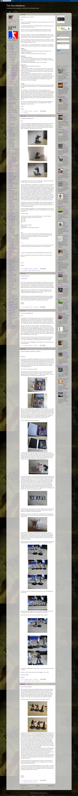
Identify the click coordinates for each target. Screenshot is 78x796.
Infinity (10, 202)
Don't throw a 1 (61, 129)
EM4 (9, 163)
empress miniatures (12, 164)
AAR (9, 92)
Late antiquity (11, 218)
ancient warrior (11, 98)
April (12, 81)
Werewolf (10, 313)
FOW (10, 180)
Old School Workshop (62, 156)
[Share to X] (43, 111)
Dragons (10, 154)
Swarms (10, 285)
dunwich (10, 156)
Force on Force (12, 176)
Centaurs (10, 129)
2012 (11, 51)
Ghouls (10, 185)
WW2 (10, 320)
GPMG (10, 186)
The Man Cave (61, 143)
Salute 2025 (65, 341)
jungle (10, 212)
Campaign (26, 112)
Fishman (10, 173)
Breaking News (11, 117)
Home (10, 11)
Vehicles (10, 302)
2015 (11, 46)
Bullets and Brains (12, 118)
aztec (10, 104)
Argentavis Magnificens (13, 99)
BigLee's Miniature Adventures (62, 114)
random (10, 250)
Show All (68, 404)
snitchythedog (61, 221)
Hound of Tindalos (12, 199)
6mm (9, 90)
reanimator (11, 251)
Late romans (11, 219)
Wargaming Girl (61, 340)
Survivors (38, 270)
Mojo (9, 237)
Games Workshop (12, 183)
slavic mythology (12, 274)
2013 (11, 49)
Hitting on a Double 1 (62, 235)
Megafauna (11, 228)
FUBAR (10, 182)
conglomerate (11, 134)
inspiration (10, 203)
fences (10, 167)
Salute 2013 (11, 260)
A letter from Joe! (25, 276)
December (13, 52)
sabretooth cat (11, 258)
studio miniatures (12, 281)
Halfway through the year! (66, 302)
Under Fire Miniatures (13, 298)
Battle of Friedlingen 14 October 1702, (65, 209)
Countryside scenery (65, 158)
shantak (10, 272)
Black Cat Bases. (12, 110)
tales (9, 293)
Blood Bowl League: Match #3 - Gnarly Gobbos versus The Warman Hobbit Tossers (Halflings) (63, 101)
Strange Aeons (11, 280)
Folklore (10, 175)
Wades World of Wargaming (61, 273)
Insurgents (11, 206)
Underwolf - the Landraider (65, 393)
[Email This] (40, 111)
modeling (10, 232)
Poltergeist (11, 247)
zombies (10, 328)
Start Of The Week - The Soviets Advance (65, 71)
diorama (10, 151)
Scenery (10, 263)
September (13, 57)
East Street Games (12, 160)
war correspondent (12, 306)
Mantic (29, 270)
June (12, 62)
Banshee (10, 107)
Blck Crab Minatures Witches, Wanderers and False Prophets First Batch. (65, 225)
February (13, 84)
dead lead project (62, 181)
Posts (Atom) (28, 788)
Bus (9, 121)
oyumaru (10, 242)
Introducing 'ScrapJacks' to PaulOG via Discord (65, 252)
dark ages (10, 142)
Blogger (45, 792)
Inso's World (60, 168)
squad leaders (11, 278)
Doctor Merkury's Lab (62, 82)
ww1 (9, 319)
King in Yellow (11, 216)
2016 (11, 45)
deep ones (11, 146)
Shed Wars (60, 262)
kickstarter (10, 213)
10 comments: (35, 111)
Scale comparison (12, 261)
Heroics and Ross (12, 194)
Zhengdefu (11, 325)
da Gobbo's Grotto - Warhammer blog (62, 314)
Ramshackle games (12, 248)
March (12, 82)
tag (9, 291)
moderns (10, 234)
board (10, 114)
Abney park (11, 93)
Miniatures (34, 270)
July (12, 60)
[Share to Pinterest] (45, 111)
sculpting (10, 267)
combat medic (11, 133)
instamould (11, 205)
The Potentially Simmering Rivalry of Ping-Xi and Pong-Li (65, 355)
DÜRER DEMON (66, 194)
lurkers (10, 222)
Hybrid (10, 200)
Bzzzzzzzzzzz (65, 182)
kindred (10, 215)
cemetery (10, 127)
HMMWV (10, 196)
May (12, 64)
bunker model (11, 120)
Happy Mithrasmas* (65, 380)
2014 (11, 48)
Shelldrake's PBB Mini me (27, 118)
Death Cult (11, 145)
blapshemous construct (13, 112)
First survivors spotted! (26, 686)
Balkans (10, 106)
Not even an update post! (27, 313)
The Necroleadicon (15, 5)
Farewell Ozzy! (65, 288)
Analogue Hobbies (62, 249)
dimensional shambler (13, 149)
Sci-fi (9, 264)
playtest (10, 245)
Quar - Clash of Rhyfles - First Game (65, 237)
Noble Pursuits (61, 326)
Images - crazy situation (62, 263)
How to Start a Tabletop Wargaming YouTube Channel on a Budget (65, 118)
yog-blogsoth (61, 193)
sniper (10, 277)
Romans (64, 274)
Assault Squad (11, 103)
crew (9, 137)
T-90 (9, 290)
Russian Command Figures (65, 145)
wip (9, 316)
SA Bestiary (15, 11)
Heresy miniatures (12, 193)
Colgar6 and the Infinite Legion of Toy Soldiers (63, 367)
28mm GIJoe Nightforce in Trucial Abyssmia (65, 85)
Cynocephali (11, 139)
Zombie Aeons (11, 326)
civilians (10, 130)
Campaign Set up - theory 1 (27, 17)
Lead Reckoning (61, 68)
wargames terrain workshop (12, 310)
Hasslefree (26, 270)
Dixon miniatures (12, 153)
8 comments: (35, 345)
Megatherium (11, 229)
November (13, 54)
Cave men (10, 124)
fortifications (11, 179)
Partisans (10, 244)
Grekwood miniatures (13, 188)
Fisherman (11, 172)
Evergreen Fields (12, 166)
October (12, 56)
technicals (10, 294)
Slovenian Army (12, 275)
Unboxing (10, 297)
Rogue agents (11, 255)
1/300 (10, 89)
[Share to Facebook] (44, 111)
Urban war (11, 301)
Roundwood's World (62, 352)
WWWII (10, 323)
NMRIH (10, 241)
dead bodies (11, 143)
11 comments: (35, 268)
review (10, 254)
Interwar (10, 209)
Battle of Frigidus (12, 109)
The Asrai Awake (66, 315)
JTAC (10, 210)
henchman (11, 192)
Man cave (10, 225)
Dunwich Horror (12, 157)
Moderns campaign (12, 235)
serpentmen (11, 268)
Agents (10, 95)
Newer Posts (24, 785)
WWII (10, 322)
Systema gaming (12, 288)
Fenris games (11, 169)
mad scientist (11, 223)
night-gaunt (11, 239)
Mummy (10, 238)
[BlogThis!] (41, 111)
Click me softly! (46, 672)
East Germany (11, 159)
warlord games (11, 312)
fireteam (10, 170)
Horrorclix (10, 197)
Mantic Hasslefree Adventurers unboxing (30, 351)
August (12, 59)
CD (9, 126)
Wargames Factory (12, 308)
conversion (11, 136)
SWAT (10, 287)
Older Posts (51, 785)
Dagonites (10, 140)
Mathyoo (11, 19)
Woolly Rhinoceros (12, 317)
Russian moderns (12, 257)
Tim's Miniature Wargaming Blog (61, 97)
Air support (11, 96)
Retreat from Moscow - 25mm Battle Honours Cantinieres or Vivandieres (66, 132)
